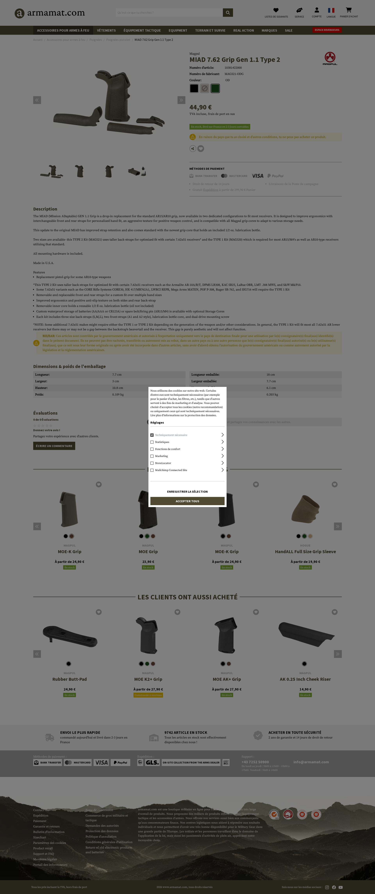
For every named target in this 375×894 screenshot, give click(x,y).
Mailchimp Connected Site (171, 470)
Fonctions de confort (167, 449)
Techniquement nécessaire (171, 435)
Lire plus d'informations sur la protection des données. (183, 415)
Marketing (161, 456)
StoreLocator (163, 463)
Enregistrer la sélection (187, 491)
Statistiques (162, 442)
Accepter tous (187, 501)
